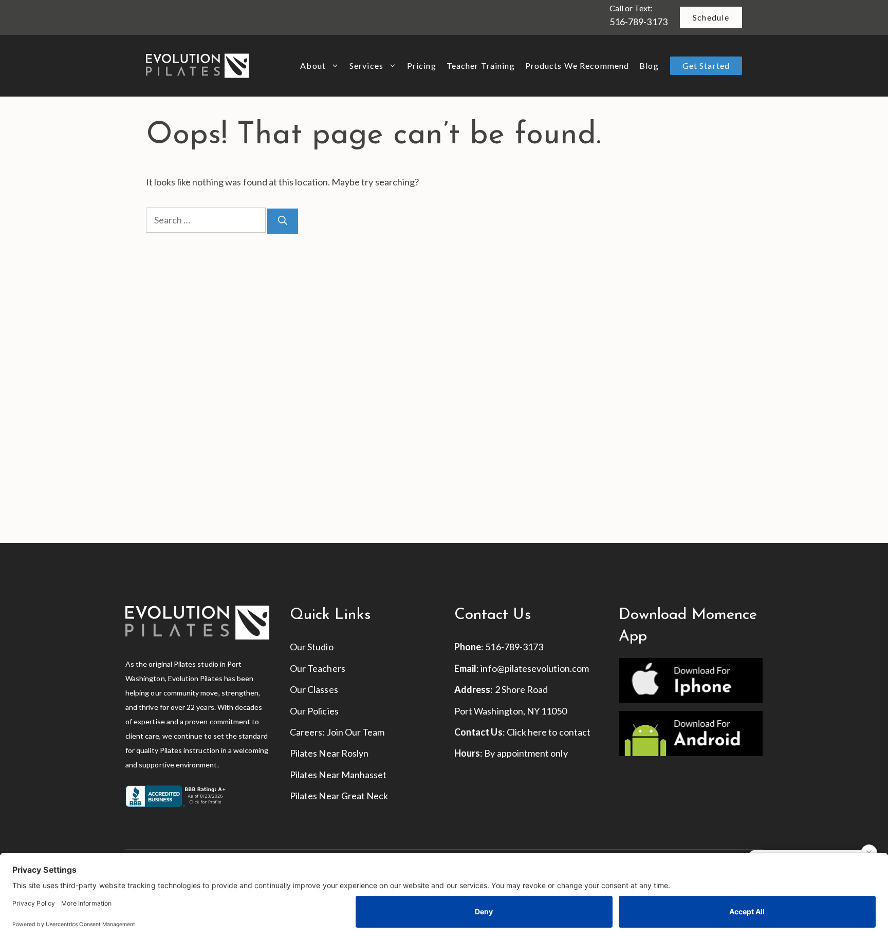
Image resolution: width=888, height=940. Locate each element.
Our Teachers (317, 668)
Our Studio (312, 646)
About (313, 65)
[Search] (282, 221)
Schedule (711, 17)
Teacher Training (481, 65)
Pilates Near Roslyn (329, 753)
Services (366, 65)
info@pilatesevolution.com (534, 668)
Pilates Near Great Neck (339, 795)
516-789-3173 (638, 21)
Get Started (706, 65)
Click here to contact (548, 732)
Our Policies (314, 711)
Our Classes (314, 689)
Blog (648, 65)
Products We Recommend (577, 65)
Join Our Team (356, 732)
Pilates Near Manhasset (338, 774)
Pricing (421, 65)
